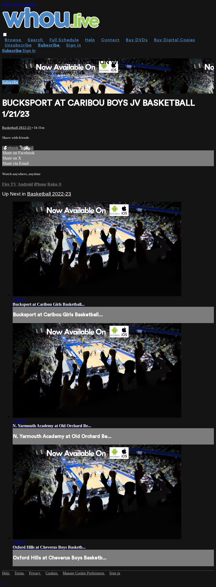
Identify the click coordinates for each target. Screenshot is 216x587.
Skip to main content (19, 4)
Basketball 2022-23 (17, 128)
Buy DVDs (137, 40)
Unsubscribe (18, 45)
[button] (5, 34)
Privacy (35, 573)
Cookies (52, 573)
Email (28, 148)
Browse (13, 40)
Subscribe (10, 82)
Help (90, 40)
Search (36, 40)
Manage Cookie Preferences (84, 573)
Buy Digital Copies (174, 40)
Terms (19, 573)
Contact (110, 40)
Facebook (10, 148)
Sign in (73, 45)
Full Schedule (64, 40)
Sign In (29, 51)
